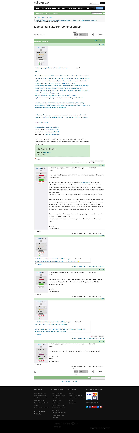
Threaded (55, 13)
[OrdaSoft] (42, 2)
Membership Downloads (42, 408)
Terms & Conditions (75, 395)
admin (38, 168)
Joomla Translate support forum (59, 20)
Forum (48, 13)
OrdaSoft (74, 381)
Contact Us (72, 403)
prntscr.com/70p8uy (52, 127)
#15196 (101, 299)
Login (102, 3)
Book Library (56, 398)
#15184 (101, 236)
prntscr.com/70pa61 (52, 132)
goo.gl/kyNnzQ (85, 182)
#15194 (101, 269)
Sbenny (39, 47)
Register (43, 17)
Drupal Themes (39, 400)
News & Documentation (76, 398)
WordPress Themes (40, 398)
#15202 (101, 341)
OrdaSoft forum (41, 20)
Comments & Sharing (59, 412)
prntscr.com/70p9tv (52, 129)
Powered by (66, 381)
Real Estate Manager (58, 395)
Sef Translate (56, 403)
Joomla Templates (40, 395)
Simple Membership (58, 408)
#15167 (101, 44)
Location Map (56, 410)
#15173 (101, 165)
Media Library (56, 400)
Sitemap (71, 393)
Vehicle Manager (57, 393)
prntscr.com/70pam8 (52, 134)
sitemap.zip (47, 152)
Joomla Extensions (40, 393)
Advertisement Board (59, 405)
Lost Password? (49, 17)
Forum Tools (98, 40)
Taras (39, 344)
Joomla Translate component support (85, 20)
